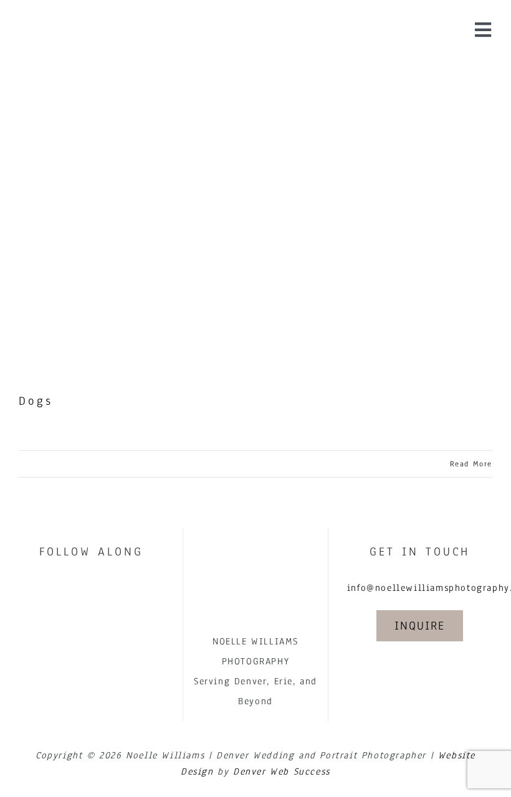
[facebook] (77, 586)
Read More (471, 464)
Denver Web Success (281, 771)
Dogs (36, 401)
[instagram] (105, 586)
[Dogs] (255, 217)
